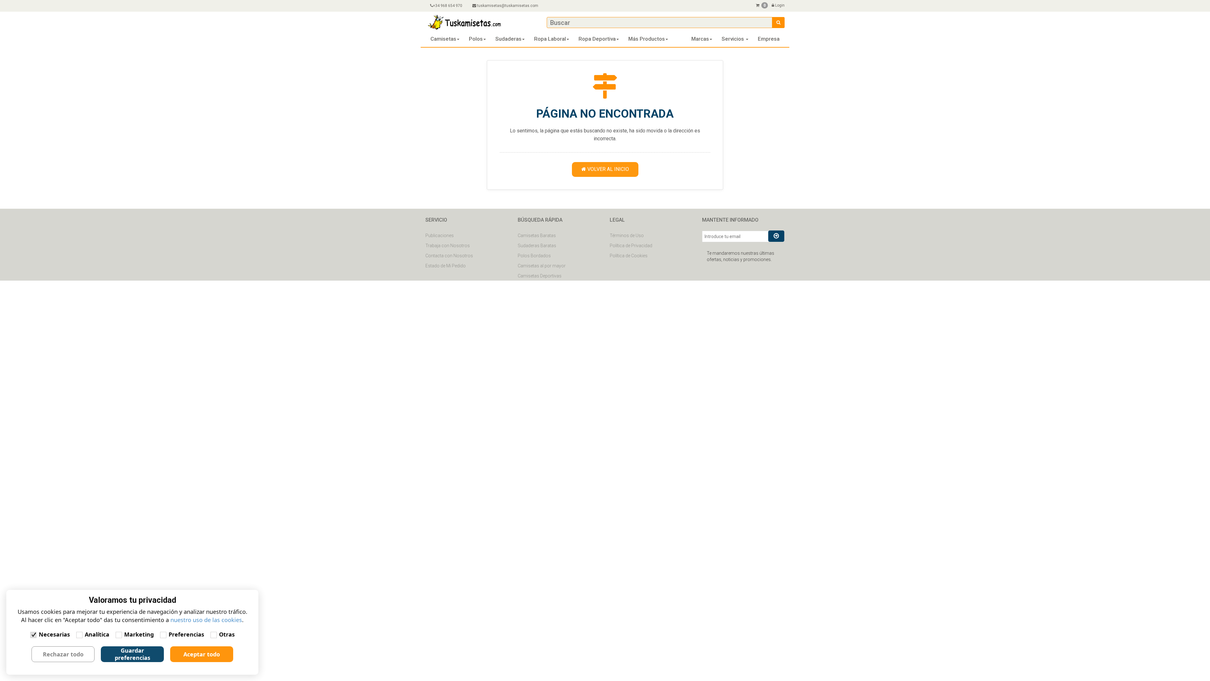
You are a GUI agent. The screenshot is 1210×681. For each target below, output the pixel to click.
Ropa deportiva (597, 39)
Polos (476, 39)
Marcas (700, 39)
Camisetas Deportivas (540, 275)
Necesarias (54, 634)
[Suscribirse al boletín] (776, 236)
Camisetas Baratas (537, 235)
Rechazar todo (63, 654)
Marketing (139, 634)
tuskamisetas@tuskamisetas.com (507, 5)
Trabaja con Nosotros (447, 245)
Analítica (97, 634)
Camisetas (443, 39)
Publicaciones (439, 235)
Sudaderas (508, 39)
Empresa (769, 39)
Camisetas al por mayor (542, 265)
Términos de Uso (627, 235)
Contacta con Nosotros (449, 255)
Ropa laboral (550, 39)
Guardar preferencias (132, 654)
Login (779, 5)
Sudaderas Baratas (537, 245)
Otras (227, 634)
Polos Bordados (534, 255)
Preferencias (186, 634)
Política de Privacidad (631, 245)
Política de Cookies (629, 255)
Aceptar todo (201, 654)
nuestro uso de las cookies (206, 620)
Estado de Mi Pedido (445, 265)
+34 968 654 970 (447, 5)
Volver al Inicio (607, 169)
